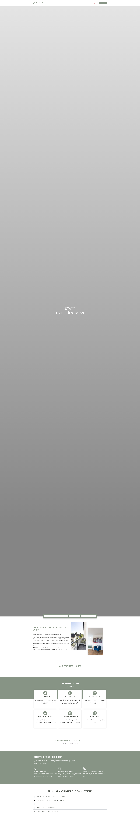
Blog (74, 3)
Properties (57, 3)
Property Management (81, 3)
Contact (89, 3)
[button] (70, 796)
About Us (69, 3)
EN (95, 3)
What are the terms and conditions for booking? (51, 796)
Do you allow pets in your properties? (47, 811)
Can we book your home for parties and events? (50, 800)
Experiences (63, 3)
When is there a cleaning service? (46, 807)
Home (53, 3)
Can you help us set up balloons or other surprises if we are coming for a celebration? (61, 804)
